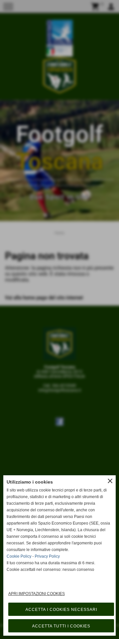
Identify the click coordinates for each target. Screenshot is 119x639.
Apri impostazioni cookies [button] (36, 593)
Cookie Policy (19, 556)
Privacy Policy (47, 556)
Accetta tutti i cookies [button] (61, 626)
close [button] (110, 481)
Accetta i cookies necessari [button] (61, 609)
